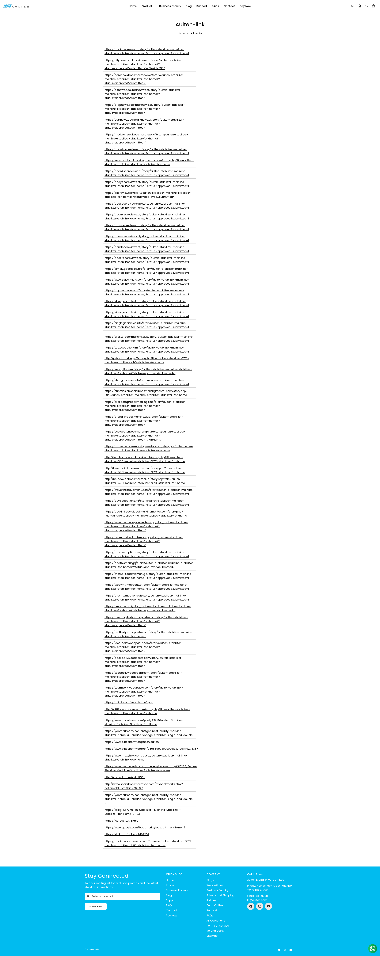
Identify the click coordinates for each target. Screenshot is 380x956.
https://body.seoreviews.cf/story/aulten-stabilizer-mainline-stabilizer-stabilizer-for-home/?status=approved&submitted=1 (146, 184)
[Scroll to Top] (374, 939)
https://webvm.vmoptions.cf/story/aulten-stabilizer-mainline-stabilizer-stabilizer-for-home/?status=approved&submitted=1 (146, 587)
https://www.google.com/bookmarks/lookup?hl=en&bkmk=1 (144, 827)
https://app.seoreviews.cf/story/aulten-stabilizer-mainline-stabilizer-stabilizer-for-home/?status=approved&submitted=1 (146, 292)
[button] (373, 6)
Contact (229, 6)
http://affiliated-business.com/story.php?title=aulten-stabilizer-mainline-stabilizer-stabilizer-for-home (147, 711)
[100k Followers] (259, 906)
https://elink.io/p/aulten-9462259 (126, 834)
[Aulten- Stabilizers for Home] (16, 6)
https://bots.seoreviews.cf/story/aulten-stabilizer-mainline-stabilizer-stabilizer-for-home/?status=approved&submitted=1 (146, 227)
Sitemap (212, 936)
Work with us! (215, 885)
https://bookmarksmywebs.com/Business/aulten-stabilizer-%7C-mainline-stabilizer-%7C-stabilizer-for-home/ (148, 843)
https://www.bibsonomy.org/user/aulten (131, 742)
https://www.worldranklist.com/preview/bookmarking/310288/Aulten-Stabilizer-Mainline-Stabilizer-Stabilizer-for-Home (150, 768)
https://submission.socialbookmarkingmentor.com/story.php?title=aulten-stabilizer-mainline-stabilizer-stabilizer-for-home (145, 393)
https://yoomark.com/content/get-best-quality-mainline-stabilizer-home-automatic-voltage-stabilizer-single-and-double (148, 733)
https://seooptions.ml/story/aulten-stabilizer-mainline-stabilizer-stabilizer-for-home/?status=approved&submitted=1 (148, 371)
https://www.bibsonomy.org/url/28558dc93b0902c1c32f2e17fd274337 (151, 749)
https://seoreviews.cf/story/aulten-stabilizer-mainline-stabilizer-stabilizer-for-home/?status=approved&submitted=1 (147, 195)
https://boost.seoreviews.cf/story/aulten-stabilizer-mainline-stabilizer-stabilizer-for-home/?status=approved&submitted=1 (146, 260)
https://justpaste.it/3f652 (121, 820)
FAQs (215, 6)
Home (133, 6)
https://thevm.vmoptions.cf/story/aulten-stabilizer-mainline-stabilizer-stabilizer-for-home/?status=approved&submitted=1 (146, 597)
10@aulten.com (257, 900)
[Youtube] (268, 906)
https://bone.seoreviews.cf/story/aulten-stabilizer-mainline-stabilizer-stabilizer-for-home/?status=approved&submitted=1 (146, 238)
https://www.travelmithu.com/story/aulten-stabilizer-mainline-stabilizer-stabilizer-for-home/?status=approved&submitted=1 (146, 281)
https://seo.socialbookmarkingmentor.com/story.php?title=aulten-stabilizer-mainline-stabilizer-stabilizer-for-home (149, 162)
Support (201, 6)
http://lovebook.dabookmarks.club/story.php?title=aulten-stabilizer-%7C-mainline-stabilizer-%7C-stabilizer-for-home (144, 470)
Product (146, 6)
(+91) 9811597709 (258, 896)
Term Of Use (214, 905)
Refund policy (215, 931)
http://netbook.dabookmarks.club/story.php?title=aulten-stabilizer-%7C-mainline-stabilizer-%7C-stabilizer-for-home (144, 481)
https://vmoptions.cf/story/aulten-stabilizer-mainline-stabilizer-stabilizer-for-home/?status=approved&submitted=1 (147, 608)
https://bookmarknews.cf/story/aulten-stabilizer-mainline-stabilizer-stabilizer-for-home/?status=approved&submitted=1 (146, 51)
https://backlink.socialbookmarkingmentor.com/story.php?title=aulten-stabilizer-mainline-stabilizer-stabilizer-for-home (145, 513)
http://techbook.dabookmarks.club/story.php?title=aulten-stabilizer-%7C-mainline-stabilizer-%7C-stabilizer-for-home (144, 459)
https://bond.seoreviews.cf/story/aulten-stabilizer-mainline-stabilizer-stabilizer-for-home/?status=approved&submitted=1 (146, 249)
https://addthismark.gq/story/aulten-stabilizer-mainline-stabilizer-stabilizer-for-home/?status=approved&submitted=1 (149, 565)
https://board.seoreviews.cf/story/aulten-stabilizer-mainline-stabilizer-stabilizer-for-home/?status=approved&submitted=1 (146, 151)
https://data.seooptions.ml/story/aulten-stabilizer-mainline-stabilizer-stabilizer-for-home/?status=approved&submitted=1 (146, 554)
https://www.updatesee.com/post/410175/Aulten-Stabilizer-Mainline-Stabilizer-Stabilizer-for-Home (144, 722)
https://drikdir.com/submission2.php (128, 702)
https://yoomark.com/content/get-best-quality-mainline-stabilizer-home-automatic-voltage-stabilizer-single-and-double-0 (149, 799)
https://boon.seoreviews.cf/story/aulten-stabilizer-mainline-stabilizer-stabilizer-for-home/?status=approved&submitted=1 (146, 216)
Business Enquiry (170, 6)
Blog (189, 6)
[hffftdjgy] (250, 906)
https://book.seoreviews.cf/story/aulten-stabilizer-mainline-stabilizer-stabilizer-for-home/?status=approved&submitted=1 (146, 205)
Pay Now (245, 6)
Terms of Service (217, 925)
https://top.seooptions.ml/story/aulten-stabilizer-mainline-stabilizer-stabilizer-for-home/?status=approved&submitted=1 (146, 349)
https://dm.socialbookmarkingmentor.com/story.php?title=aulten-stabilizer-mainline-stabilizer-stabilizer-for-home (148, 448)
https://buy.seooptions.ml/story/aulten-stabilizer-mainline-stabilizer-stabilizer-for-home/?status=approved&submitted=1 (146, 503)
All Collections (215, 920)
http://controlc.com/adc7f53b (124, 777)
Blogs (210, 880)
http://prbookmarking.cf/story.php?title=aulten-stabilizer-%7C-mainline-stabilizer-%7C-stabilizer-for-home (146, 360)
